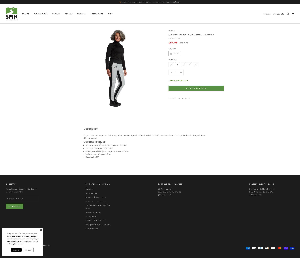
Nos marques (91, 193)
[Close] (41, 230)
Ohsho (172, 31)
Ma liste (267, 14)
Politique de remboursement (98, 224)
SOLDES (25, 14)
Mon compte (278, 14)
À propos (90, 189)
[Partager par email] (189, 99)
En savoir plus (19, 244)
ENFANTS (81, 14)
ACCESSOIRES (96, 14)
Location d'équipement (96, 197)
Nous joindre (91, 216)
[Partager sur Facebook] (179, 99)
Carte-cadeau (92, 228)
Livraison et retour (93, 212)
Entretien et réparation (95, 201)
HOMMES (69, 14)
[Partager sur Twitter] (182, 99)
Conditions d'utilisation (95, 220)
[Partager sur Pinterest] (186, 99)
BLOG (110, 14)
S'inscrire (14, 206)
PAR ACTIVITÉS (41, 14)
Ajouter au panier (196, 88)
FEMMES (56, 14)
